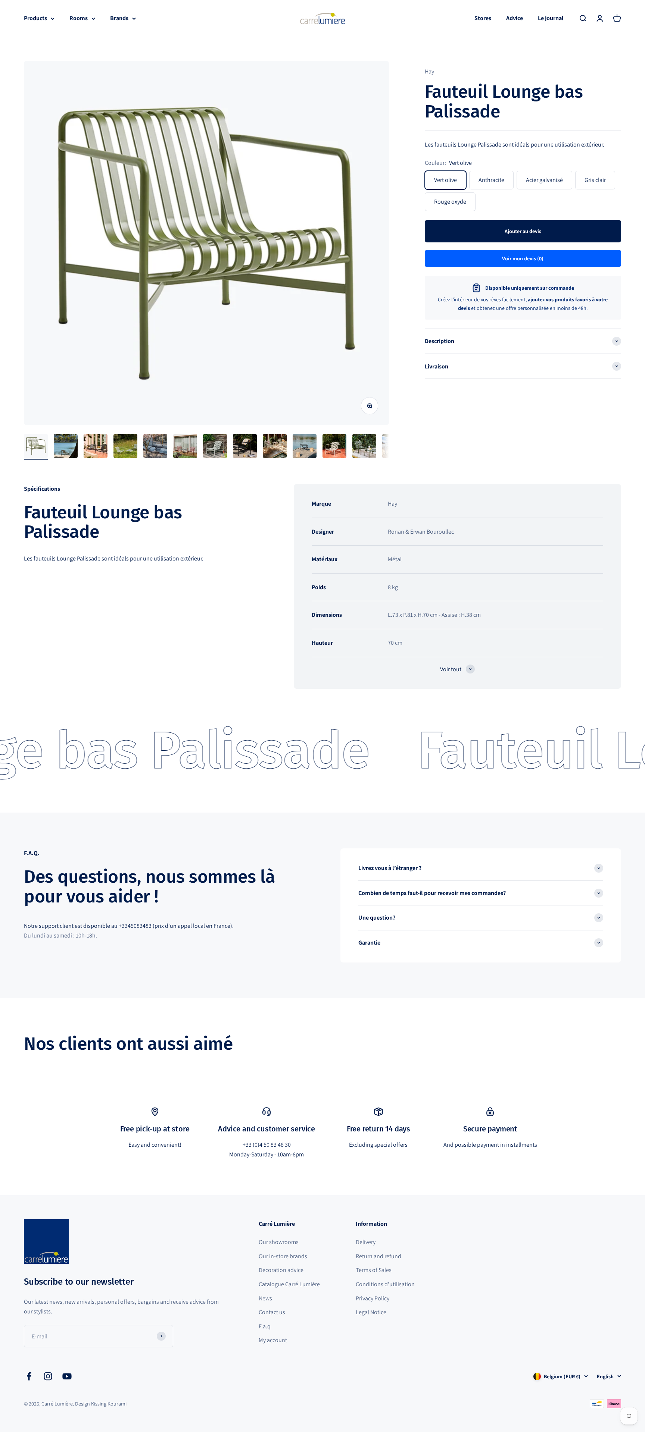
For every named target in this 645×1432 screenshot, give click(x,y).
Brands (119, 18)
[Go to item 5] (155, 447)
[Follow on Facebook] (29, 1376)
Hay (429, 71)
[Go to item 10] (305, 447)
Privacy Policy (372, 1298)
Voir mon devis (522, 258)
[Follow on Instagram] (48, 1376)
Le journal (551, 18)
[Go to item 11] (334, 447)
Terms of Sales (374, 1270)
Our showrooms (279, 1242)
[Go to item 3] (96, 447)
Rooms (78, 18)
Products (35, 18)
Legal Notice (371, 1312)
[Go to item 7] (215, 447)
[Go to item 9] (275, 447)
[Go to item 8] (245, 447)
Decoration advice (281, 1270)
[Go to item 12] (364, 447)
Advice (514, 18)
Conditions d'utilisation (385, 1284)
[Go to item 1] (36, 447)
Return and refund (378, 1256)
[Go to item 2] (66, 447)
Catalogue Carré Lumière (289, 1284)
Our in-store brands (283, 1256)
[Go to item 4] (125, 447)
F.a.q (265, 1326)
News (265, 1298)
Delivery (366, 1242)
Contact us (272, 1312)
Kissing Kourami (109, 1403)
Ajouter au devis (523, 231)
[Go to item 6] (185, 447)
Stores (482, 18)
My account (273, 1340)
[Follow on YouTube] (67, 1376)
